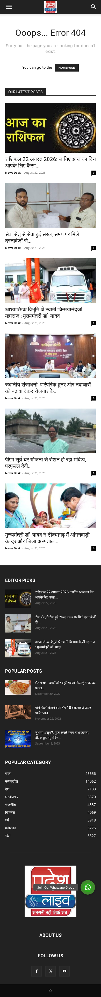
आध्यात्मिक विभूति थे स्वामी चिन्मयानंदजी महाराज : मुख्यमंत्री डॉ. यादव (43, 312)
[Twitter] (50, 971)
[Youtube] (64, 971)
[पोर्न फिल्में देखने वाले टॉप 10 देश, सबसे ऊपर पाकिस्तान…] (18, 712)
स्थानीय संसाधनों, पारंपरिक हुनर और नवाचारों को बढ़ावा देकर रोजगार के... (48, 388)
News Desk (13, 172)
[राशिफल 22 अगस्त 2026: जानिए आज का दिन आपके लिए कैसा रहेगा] (50, 128)
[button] (9, 7)
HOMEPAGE (67, 67)
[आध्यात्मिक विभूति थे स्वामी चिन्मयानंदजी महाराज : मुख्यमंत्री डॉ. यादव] (50, 280)
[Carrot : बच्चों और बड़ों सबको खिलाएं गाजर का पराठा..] (18, 687)
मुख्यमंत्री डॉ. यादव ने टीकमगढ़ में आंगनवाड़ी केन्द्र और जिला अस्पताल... (47, 538)
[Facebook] (36, 971)
